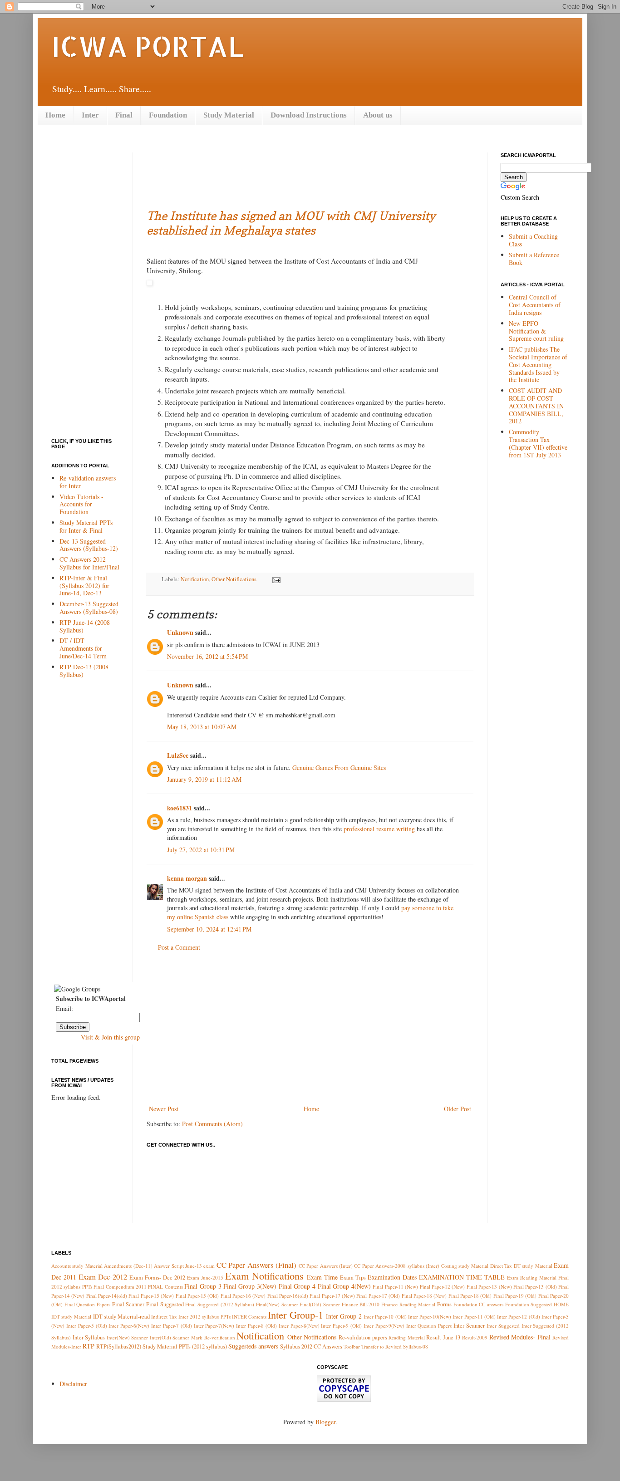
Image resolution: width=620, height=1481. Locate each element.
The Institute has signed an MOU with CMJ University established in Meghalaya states (291, 223)
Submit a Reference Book (534, 258)
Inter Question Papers (429, 1325)
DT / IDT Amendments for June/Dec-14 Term (83, 648)
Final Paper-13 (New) (489, 1286)
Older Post (457, 1108)
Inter (90, 115)
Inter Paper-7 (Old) (171, 1325)
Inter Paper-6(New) (128, 1325)
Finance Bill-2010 (361, 1304)
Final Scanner (128, 1304)
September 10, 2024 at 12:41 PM (209, 929)
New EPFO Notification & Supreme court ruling (536, 331)
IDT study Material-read (121, 1316)
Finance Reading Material (408, 1304)
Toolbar (352, 1346)
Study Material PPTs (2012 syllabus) (185, 1346)
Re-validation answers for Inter (87, 482)
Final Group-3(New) (249, 1286)
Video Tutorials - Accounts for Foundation (81, 504)
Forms (444, 1304)
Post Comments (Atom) (212, 1123)
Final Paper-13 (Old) (535, 1286)
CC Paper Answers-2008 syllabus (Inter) (396, 1265)
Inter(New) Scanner (127, 1337)
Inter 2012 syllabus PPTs (204, 1316)
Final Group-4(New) (344, 1286)
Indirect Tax (164, 1316)
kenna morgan (187, 878)
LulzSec (177, 755)
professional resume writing (379, 828)
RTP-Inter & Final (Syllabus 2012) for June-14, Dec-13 (84, 586)
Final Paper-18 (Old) (470, 1295)
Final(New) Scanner (277, 1304)
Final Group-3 (202, 1286)
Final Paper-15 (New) (151, 1295)
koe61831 (179, 808)
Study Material (228, 115)
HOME (561, 1304)
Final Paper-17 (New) (332, 1295)
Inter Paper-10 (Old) (385, 1316)
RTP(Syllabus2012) (118, 1346)
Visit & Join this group (110, 1037)
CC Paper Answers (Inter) (326, 1265)
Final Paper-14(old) (106, 1295)
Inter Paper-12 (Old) (518, 1316)
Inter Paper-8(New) (299, 1325)
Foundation (168, 115)
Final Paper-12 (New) (442, 1286)
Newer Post (163, 1108)
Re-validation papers (363, 1337)
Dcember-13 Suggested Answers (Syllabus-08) (88, 607)
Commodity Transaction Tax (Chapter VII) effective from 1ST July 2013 (538, 443)
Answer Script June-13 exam (184, 1265)
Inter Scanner (469, 1325)
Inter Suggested (503, 1325)
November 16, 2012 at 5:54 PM (207, 656)
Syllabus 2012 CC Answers (311, 1346)
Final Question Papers (87, 1304)
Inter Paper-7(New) (214, 1325)
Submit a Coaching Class (533, 240)
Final (124, 115)
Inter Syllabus (89, 1337)
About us (378, 115)
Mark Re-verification (213, 1337)
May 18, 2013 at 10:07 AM (201, 726)
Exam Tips (353, 1277)
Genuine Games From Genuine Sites (339, 767)
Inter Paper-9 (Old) (341, 1325)
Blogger (325, 1421)
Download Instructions (309, 115)
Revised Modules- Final (520, 1337)
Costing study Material (465, 1265)
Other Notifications (234, 579)
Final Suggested (165, 1304)
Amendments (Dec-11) (128, 1265)
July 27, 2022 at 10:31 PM (201, 849)
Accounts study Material (77, 1265)
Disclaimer (73, 1383)
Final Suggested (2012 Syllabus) (219, 1304)
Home (55, 115)
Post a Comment (179, 947)
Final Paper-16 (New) (243, 1295)
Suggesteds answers (253, 1346)
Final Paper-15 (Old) (197, 1295)
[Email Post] (274, 579)
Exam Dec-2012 (103, 1276)
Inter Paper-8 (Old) (256, 1325)
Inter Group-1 (295, 1314)
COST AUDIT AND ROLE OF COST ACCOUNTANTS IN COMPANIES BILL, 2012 (536, 405)
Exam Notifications (264, 1275)
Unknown (180, 632)
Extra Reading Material (531, 1277)
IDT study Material (71, 1316)
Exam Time (322, 1277)
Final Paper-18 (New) (424, 1295)
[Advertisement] (312, 172)
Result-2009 (474, 1337)
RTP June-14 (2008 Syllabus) (84, 626)
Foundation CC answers (478, 1304)
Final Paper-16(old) (287, 1295)
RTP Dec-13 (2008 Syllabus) (83, 670)
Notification (195, 579)
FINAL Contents (165, 1286)
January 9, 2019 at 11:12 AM (204, 779)
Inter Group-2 (344, 1316)
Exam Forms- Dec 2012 (157, 1277)
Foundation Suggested (528, 1304)
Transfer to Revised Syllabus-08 (394, 1346)
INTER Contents (249, 1316)
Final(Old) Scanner (320, 1304)
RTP (88, 1346)
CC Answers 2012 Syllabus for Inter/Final (89, 563)
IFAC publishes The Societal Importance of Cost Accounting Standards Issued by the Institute (538, 364)
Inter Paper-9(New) (384, 1325)
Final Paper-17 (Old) (378, 1295)
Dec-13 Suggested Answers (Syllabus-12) (88, 545)
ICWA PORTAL (147, 46)
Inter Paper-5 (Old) (86, 1325)
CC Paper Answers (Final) (256, 1265)
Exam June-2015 (205, 1277)
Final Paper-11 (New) (395, 1286)
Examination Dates (392, 1277)
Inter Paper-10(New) (429, 1316)
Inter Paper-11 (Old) (474, 1316)
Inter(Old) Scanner (170, 1337)
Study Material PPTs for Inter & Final (86, 526)
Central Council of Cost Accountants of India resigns (535, 305)
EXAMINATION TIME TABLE (462, 1277)
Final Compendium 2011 (120, 1286)
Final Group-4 (297, 1286)
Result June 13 (443, 1337)
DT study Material (533, 1265)
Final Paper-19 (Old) (515, 1295)
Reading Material (407, 1337)
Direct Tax (501, 1265)
